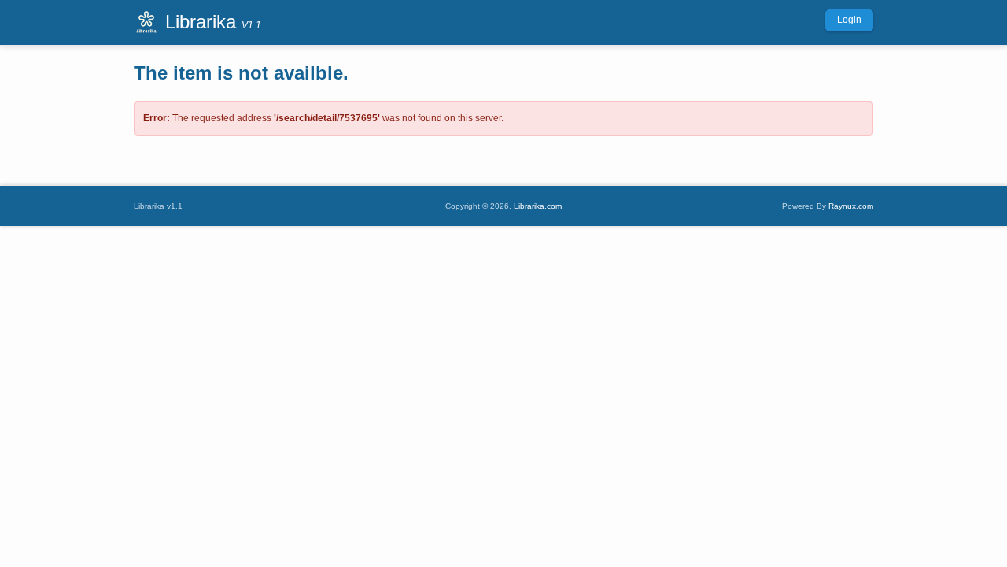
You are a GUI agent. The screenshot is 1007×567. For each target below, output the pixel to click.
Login (849, 19)
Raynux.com (850, 206)
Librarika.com (538, 206)
